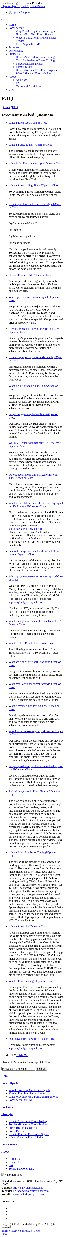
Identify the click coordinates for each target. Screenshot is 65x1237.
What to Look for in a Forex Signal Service (33, 1096)
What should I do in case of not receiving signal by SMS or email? (36, 505)
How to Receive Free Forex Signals (36, 70)
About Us (21, 79)
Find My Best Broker (33, 6)
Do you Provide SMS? (30, 274)
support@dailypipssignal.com (25, 528)
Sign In (5, 6)
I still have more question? (32, 1038)
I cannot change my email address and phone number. (34, 553)
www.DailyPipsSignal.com (28, 1194)
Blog (11, 89)
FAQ (19, 83)
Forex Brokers (24, 66)
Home (12, 24)
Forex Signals (16, 27)
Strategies (14, 53)
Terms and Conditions (28, 86)
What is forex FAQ (28, 122)
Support (25, 12)
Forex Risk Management (30, 63)
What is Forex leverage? (31, 981)
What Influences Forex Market (33, 73)
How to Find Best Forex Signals (34, 34)
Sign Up (15, 6)
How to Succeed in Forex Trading (35, 57)
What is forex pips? (28, 926)
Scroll (4, 1233)
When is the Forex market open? (35, 163)
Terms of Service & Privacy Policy (21, 1230)
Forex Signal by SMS (28, 44)
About (12, 76)
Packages (14, 47)
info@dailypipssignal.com (28, 1187)
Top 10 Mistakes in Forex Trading (35, 60)
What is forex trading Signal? (33, 185)
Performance (16, 50)
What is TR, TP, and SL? (31, 643)
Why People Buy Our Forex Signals (36, 31)
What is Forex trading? (30, 144)
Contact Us (15, 1162)
